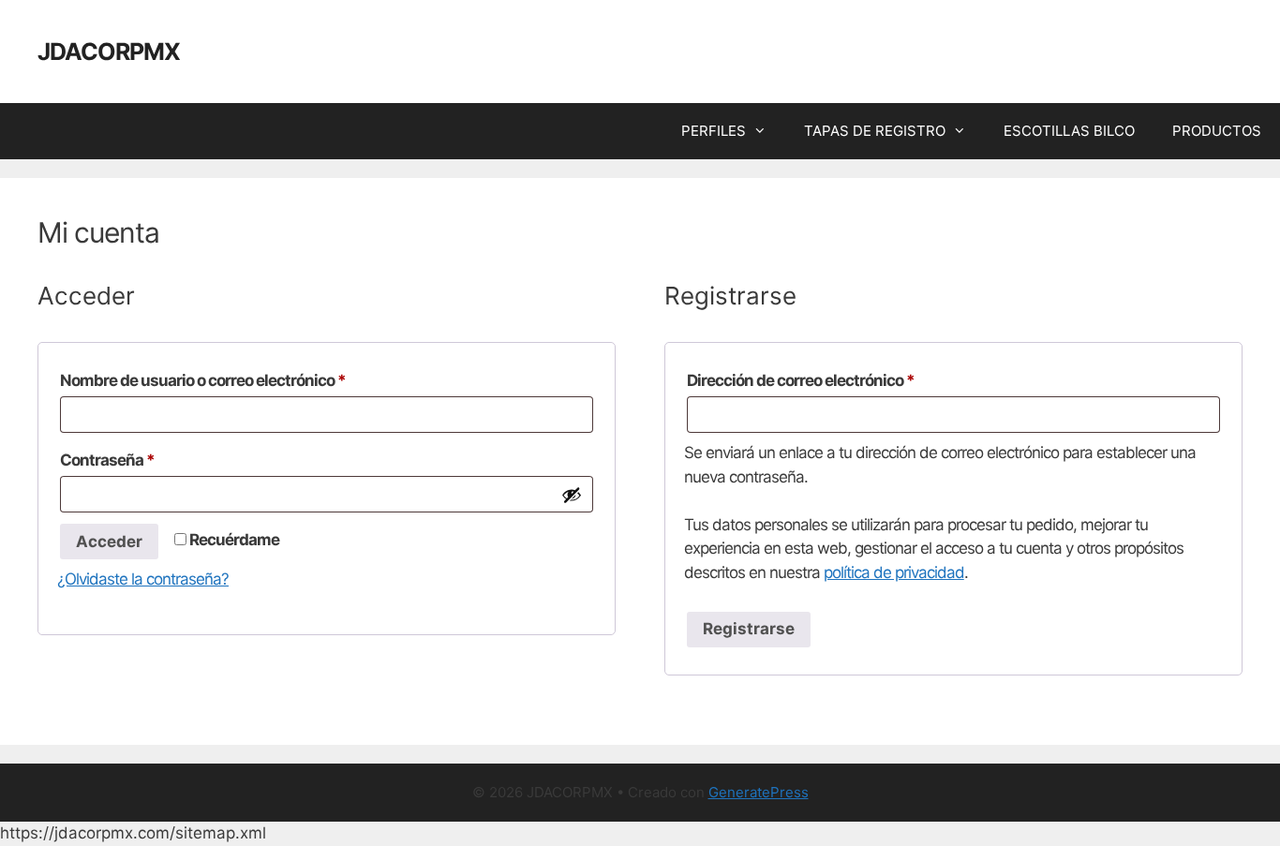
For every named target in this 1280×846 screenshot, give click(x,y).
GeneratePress (758, 792)
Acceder (109, 541)
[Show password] (571, 494)
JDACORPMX (108, 51)
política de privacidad (894, 572)
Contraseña (145, 459)
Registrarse (749, 628)
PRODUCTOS (1216, 131)
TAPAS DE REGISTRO (874, 131)
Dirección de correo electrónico (839, 380)
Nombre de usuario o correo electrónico (241, 380)
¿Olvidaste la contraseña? (143, 579)
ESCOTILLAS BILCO (1069, 131)
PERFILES (713, 131)
